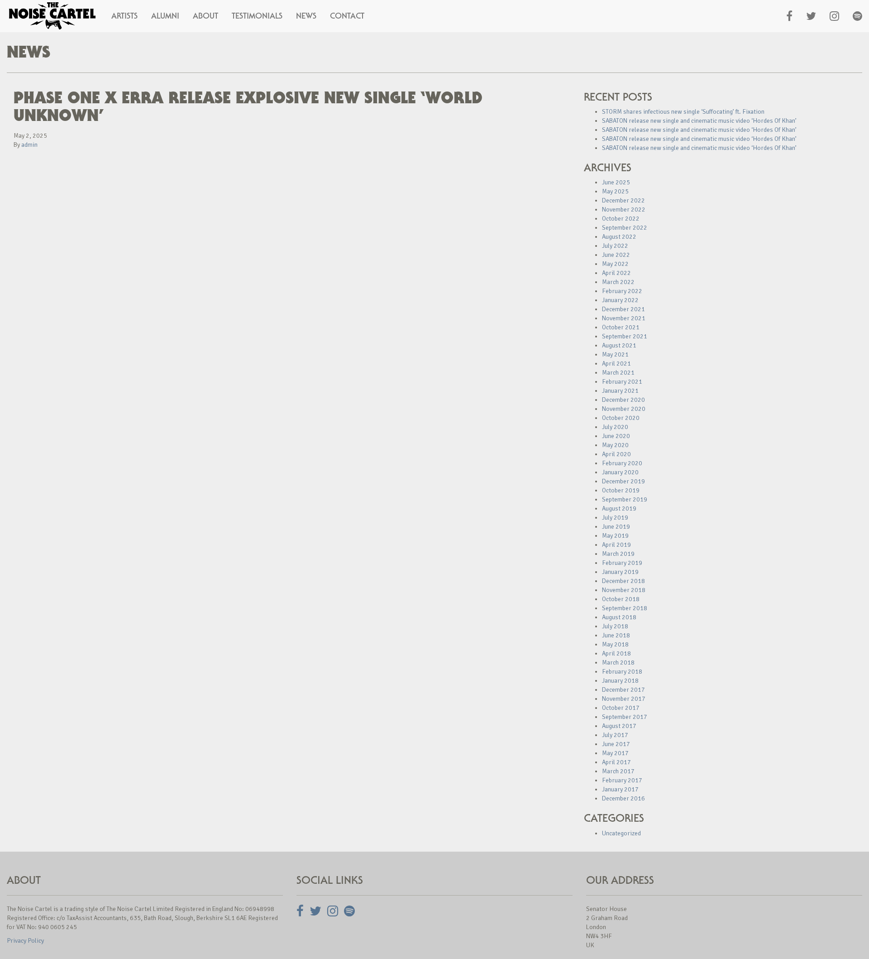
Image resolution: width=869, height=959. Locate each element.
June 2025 (616, 182)
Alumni (165, 16)
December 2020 (623, 400)
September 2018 (624, 608)
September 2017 (624, 717)
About (205, 16)
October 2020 (621, 418)
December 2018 (623, 581)
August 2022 (619, 237)
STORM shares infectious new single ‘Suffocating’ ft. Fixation (683, 112)
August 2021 (619, 345)
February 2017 (622, 780)
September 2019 (624, 499)
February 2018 (622, 671)
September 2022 (624, 227)
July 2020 (615, 427)
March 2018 (618, 662)
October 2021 (621, 327)
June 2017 (616, 744)
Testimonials (257, 16)
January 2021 (620, 391)
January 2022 (620, 300)
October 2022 (621, 218)
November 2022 (623, 209)
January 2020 (620, 472)
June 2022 (616, 255)
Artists (124, 16)
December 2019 (623, 481)
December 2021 (623, 309)
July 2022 (615, 246)
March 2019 (618, 554)
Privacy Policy (25, 941)
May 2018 (615, 644)
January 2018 (620, 680)
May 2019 (615, 536)
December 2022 (623, 200)
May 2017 (615, 753)
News (306, 16)
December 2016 (623, 798)
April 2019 (616, 545)
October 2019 (621, 490)
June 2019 (616, 526)
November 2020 (623, 409)
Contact (347, 16)
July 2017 (615, 735)
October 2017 (621, 708)
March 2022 (618, 282)
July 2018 (615, 626)
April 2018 (616, 653)
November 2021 (623, 318)
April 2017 (616, 762)
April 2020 (616, 454)
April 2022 (616, 273)
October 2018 (621, 599)
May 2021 (615, 354)
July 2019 (615, 517)
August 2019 (619, 508)
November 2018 (623, 590)
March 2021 (618, 372)
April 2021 (616, 363)
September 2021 (624, 336)
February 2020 (622, 463)
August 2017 (619, 726)
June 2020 (616, 436)
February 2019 (622, 563)
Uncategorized (621, 833)
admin (29, 145)
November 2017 (623, 699)
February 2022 (622, 291)
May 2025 (615, 191)
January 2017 (620, 789)
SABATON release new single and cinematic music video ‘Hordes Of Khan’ (699, 121)
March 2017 (618, 771)
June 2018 (616, 635)
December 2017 (623, 690)
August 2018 (619, 617)
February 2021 (622, 382)
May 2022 (615, 264)
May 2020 (615, 445)
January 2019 (620, 572)
